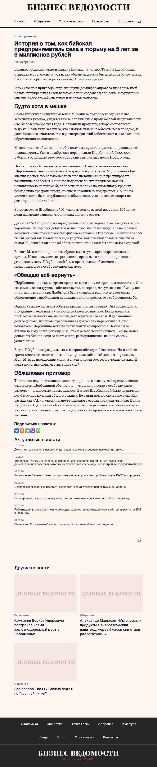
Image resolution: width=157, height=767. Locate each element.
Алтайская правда (88, 79)
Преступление (25, 36)
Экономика (21, 615)
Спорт (61, 737)
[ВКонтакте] (16, 430)
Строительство (71, 21)
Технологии (101, 21)
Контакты (110, 737)
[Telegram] (27, 430)
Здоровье (126, 21)
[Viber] (32, 430)
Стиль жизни (84, 737)
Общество (42, 21)
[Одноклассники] (22, 430)
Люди (43, 737)
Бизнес (19, 21)
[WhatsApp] (38, 430)
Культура (129, 724)
